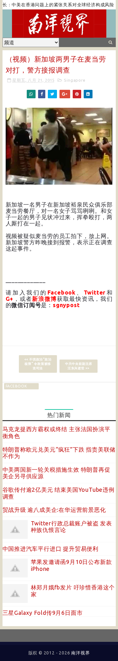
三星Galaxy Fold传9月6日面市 (43, 613)
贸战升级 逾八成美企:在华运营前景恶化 (54, 510)
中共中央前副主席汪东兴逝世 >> (78, 366)
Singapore (74, 80)
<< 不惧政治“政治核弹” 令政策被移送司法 (38, 364)
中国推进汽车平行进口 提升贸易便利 (51, 548)
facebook (16, 386)
